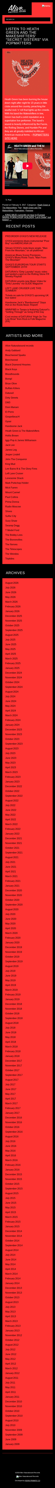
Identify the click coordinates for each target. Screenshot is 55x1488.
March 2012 (11, 1368)
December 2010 (13, 1401)
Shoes (8, 511)
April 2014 (10, 1269)
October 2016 (12, 1127)
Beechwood (11, 360)
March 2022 (11, 824)
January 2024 (12, 725)
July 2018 (10, 1027)
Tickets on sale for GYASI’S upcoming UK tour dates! (27, 296)
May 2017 (10, 1094)
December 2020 (13, 890)
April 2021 (10, 871)
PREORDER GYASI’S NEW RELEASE (26, 236)
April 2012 (10, 1363)
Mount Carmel (12, 492)
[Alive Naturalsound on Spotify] (36, 1464)
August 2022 (11, 800)
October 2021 (12, 848)
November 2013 (13, 1292)
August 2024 (11, 691)
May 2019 (10, 980)
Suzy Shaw (11, 521)
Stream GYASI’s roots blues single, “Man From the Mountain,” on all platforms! (26, 249)
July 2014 (10, 1255)
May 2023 (10, 762)
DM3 (7, 402)
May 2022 (10, 815)
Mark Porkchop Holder (17, 483)
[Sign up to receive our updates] (18, 1458)
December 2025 (13, 616)
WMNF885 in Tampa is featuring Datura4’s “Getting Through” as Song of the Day (27, 310)
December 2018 (13, 1004)
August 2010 (11, 1420)
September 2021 (14, 852)
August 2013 (11, 1302)
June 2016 (10, 1146)
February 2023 (13, 777)
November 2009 (13, 1430)
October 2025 (12, 625)
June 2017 (10, 1089)
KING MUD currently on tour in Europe (23, 215)
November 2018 (13, 1009)
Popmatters (19, 210)
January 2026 (12, 611)
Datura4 (9, 393)
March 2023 (11, 772)
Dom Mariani (12, 407)
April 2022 (10, 819)
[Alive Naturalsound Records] (17, 11)
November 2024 (13, 677)
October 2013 (12, 1297)
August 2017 (11, 1080)
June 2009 (10, 1439)
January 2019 (12, 999)
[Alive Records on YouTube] (24, 1464)
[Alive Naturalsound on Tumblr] (36, 1458)
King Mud (10, 464)
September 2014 (14, 1245)
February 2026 (13, 606)
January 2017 (12, 1113)
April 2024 (10, 710)
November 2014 (13, 1236)
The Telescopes (13, 549)
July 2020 (10, 914)
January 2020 (12, 942)
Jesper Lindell (12, 454)
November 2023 (13, 734)
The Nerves (11, 544)
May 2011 (10, 1387)
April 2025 (10, 654)
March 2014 (11, 1274)
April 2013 (10, 1316)
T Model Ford (12, 530)
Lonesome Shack (14, 478)
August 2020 (11, 909)
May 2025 (10, 649)
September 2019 (14, 961)
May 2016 (10, 1150)
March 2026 (11, 602)
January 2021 (12, 885)
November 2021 (13, 843)
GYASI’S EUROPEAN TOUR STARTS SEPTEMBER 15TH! (25, 265)
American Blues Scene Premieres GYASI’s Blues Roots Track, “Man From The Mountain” (25, 257)
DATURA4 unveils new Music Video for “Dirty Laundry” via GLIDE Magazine (25, 282)
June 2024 (10, 701)
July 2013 (10, 1307)
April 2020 (10, 928)
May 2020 (10, 923)
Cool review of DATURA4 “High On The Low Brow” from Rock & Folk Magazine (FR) (26, 319)
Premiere (29, 210)
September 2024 (14, 687)
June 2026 (10, 592)
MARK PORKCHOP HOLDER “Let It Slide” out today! (26, 218)
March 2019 (11, 990)
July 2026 (10, 587)
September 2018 (14, 1018)
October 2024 (12, 682)
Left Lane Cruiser (14, 473)
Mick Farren (11, 487)
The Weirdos (12, 554)
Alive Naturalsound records (19, 345)
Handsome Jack (13, 426)
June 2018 (10, 1032)
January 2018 (12, 1056)
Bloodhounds (12, 374)
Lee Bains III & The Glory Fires (21, 468)
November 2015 (13, 1179)
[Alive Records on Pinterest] (18, 1464)
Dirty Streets (11, 397)
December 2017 (13, 1061)
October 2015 (12, 1184)
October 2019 (12, 956)
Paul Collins (11, 497)
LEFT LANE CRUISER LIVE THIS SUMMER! (23, 289)
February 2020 (13, 938)
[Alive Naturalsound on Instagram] (24, 1458)
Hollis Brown (12, 435)
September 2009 (14, 1434)
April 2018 (10, 1042)
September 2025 (14, 630)
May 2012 (10, 1359)
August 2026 (11, 583)
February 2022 (13, 829)
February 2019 (13, 994)
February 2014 (13, 1278)
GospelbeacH (12, 416)
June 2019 (10, 975)
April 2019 (10, 985)
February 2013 (13, 1326)
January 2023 (12, 781)
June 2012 (10, 1354)
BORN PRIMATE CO (32, 1480)
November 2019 (13, 952)
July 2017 (10, 1084)
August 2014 (11, 1250)
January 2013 (12, 1330)
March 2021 (11, 876)
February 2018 (13, 1051)
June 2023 (10, 758)
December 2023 (13, 729)
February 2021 (13, 881)
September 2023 (14, 744)
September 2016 (14, 1132)
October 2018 (12, 1013)
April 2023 (10, 767)
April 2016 (10, 1155)
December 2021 (13, 838)
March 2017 (11, 1103)
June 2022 (10, 810)
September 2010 (14, 1416)
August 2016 (11, 1136)
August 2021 (11, 857)
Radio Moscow (13, 506)
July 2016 (10, 1141)
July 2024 (10, 696)
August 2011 (11, 1378)
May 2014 (10, 1264)
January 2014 (12, 1283)
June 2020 (10, 919)
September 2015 (14, 1188)
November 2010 (13, 1406)
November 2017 (13, 1065)
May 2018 (10, 1037)
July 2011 (10, 1382)
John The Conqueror (16, 459)
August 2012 (11, 1345)
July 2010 (10, 1425)
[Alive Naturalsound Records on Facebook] (30, 1458)
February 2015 (13, 1221)
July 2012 (10, 1349)
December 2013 (13, 1288)
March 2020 (11, 933)
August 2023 (11, 748)
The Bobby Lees (13, 535)
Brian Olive (11, 383)
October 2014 (12, 1240)
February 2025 (13, 663)
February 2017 (13, 1108)
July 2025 (10, 639)
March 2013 (11, 1321)
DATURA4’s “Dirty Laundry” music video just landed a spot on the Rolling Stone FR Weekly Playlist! (27, 274)
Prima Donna (12, 502)
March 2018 (11, 1046)
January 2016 (12, 1169)
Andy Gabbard (12, 350)
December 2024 (13, 673)
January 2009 (12, 1444)
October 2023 (12, 739)
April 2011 (10, 1392)
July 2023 (10, 753)
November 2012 (13, 1335)
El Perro (9, 412)
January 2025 (12, 668)
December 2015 (13, 1174)
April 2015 (10, 1212)
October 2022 (12, 791)
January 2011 (12, 1397)
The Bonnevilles (13, 539)
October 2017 (12, 1070)
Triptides (9, 558)
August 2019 (11, 966)
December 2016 (13, 1117)
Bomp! (8, 379)
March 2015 (11, 1217)
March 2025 (11, 658)
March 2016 (11, 1160)
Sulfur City (10, 516)
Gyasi (8, 421)
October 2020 (12, 900)
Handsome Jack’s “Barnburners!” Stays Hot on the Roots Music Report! (25, 303)
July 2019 (10, 971)
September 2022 (14, 796)
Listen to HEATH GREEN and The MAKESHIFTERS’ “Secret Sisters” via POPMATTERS (27, 36)
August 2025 (11, 635)
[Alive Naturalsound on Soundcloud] (30, 1464)
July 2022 (10, 805)
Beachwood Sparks (15, 355)
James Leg (11, 450)
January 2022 (12, 833)
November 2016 (13, 1122)
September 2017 (14, 1075)
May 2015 (10, 1207)
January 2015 (12, 1226)
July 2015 (10, 1198)
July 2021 (10, 862)
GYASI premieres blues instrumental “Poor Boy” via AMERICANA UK (27, 242)
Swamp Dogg (12, 525)
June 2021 (10, 867)
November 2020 (13, 895)
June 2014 (10, 1259)
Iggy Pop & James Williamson (20, 440)
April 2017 (10, 1098)
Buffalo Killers (12, 388)
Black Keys (11, 369)
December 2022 (13, 786)
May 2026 (10, 597)
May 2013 (10, 1311)
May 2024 (10, 706)
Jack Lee (10, 445)
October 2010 (12, 1411)
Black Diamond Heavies (18, 364)
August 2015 (11, 1193)
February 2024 (13, 720)
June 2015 (10, 1203)
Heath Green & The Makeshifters (22, 431)
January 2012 (12, 1373)
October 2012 (12, 1340)
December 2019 (13, 947)
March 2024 (11, 715)
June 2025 (10, 644)
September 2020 (14, 904)
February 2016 (13, 1165)
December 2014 (13, 1231)
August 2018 (11, 1023)
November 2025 (13, 620)
